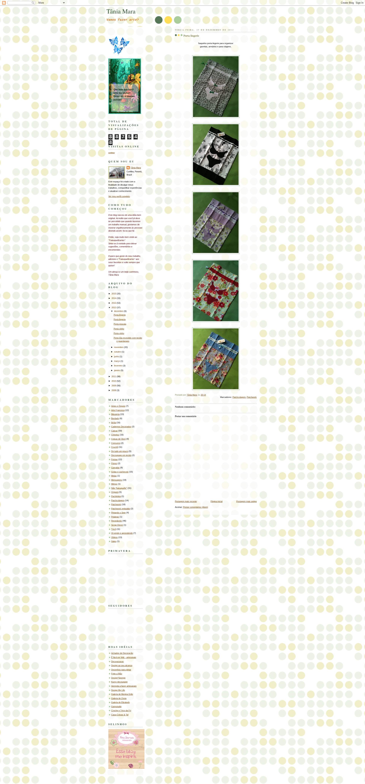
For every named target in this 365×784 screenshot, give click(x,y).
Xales (113, 541)
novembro (119, 347)
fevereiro (118, 365)
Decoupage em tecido (121, 455)
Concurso (115, 443)
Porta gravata (120, 324)
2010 (114, 381)
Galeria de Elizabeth (120, 702)
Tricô (113, 529)
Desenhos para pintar (121, 670)
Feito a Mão (116, 674)
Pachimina (116, 496)
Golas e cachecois (120, 472)
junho (117, 356)
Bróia (113, 422)
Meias (114, 476)
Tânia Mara (121, 11)
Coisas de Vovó (118, 439)
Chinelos (115, 435)
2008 (114, 390)
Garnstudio (116, 706)
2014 (114, 298)
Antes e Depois (118, 406)
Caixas (114, 431)
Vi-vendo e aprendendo (122, 533)
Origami (114, 492)
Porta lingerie (120, 315)
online (111, 153)
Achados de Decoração (122, 653)
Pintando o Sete (118, 512)
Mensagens (116, 480)
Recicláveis (116, 521)
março (117, 361)
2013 (114, 303)
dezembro (119, 311)
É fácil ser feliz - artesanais (123, 657)
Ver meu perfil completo (119, 196)
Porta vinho (119, 329)
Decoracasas (117, 661)
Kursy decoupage (119, 682)
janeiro (117, 370)
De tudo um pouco (119, 451)
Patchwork (252, 397)
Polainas (115, 517)
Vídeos (114, 537)
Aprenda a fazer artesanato (123, 686)
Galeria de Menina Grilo (122, 694)
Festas (114, 459)
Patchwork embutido (120, 508)
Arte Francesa (118, 410)
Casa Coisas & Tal (119, 715)
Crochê (114, 447)
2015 (114, 293)
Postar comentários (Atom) (195, 507)
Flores (114, 463)
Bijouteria (115, 414)
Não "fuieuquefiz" (119, 488)
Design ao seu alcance (121, 665)
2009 (114, 385)
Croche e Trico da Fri (121, 710)
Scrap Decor (117, 525)
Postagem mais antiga (246, 501)
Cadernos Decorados (121, 426)
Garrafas (115, 467)
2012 (114, 307)
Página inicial (216, 501)
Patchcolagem (239, 397)
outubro (118, 352)
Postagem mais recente (186, 501)
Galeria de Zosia (118, 698)
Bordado (115, 418)
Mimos (114, 484)
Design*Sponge (118, 678)
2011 (114, 376)
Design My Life (118, 690)
